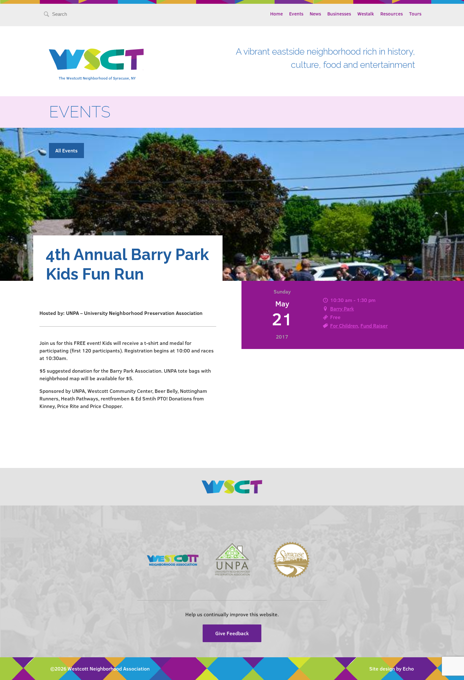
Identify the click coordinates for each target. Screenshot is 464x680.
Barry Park (342, 308)
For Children (344, 325)
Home (276, 13)
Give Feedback (232, 633)
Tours (415, 13)
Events (296, 13)
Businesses (339, 13)
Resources (391, 13)
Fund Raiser (374, 325)
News (315, 13)
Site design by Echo (391, 668)
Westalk (365, 13)
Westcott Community (96, 59)
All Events (66, 150)
